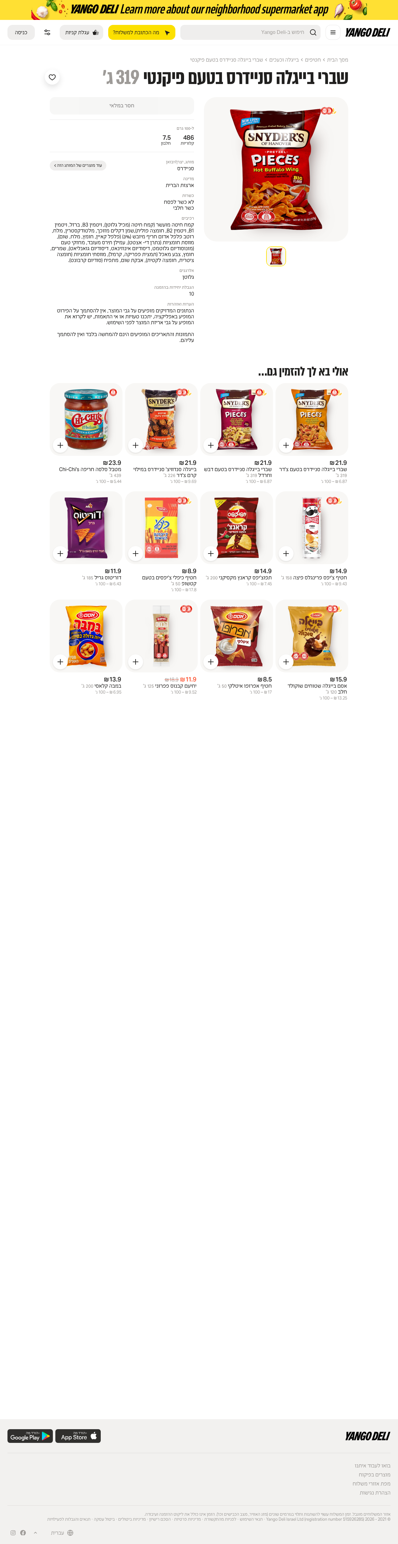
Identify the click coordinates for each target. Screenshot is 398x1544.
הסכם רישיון (160, 1519)
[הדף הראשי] (368, 35)
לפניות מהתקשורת (220, 1519)
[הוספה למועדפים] (52, 77)
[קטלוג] (333, 32)
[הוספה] (286, 445)
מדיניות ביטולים (132, 1519)
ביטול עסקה (104, 1519)
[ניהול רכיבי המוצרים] (47, 32)
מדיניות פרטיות (187, 1519)
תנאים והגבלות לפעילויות (68, 1519)
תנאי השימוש (251, 1519)
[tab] (276, 256)
